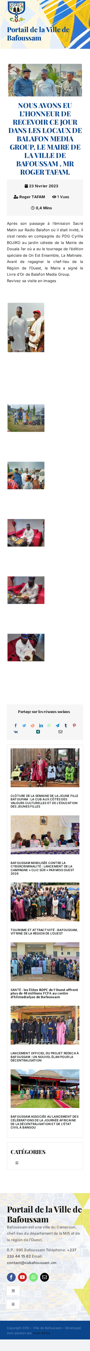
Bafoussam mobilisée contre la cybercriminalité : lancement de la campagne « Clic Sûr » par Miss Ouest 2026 (42, 868)
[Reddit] (32, 725)
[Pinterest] (74, 725)
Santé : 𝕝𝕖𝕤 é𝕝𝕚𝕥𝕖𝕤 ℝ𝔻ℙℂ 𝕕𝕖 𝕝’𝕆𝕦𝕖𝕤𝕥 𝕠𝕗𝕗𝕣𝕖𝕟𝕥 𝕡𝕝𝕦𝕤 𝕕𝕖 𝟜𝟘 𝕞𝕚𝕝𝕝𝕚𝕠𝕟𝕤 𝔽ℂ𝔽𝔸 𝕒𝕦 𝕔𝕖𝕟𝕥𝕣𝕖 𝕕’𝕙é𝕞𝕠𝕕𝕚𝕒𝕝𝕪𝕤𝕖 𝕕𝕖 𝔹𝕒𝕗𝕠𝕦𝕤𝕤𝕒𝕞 (44, 993)
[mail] (44, 1277)
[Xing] (38, 732)
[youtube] (22, 1277)
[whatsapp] (33, 1277)
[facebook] (11, 1277)
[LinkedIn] (41, 725)
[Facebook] (16, 725)
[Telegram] (57, 725)
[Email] (60, 732)
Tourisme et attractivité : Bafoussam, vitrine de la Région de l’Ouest (44, 931)
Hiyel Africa (41, 1333)
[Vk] (16, 732)
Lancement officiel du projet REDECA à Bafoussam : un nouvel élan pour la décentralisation (45, 1056)
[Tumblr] (66, 725)
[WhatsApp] (49, 725)
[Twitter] (24, 725)
